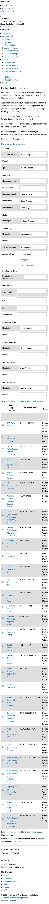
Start (5, 875)
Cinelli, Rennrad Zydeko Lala (11, 648)
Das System (9, 39)
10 (14, 401)
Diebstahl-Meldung (12, 65)
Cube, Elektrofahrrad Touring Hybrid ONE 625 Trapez (12, 821)
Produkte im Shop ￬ (10, 48)
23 (40, 401)
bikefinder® (8, 878)
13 (20, 401)
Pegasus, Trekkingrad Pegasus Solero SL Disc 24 (11, 501)
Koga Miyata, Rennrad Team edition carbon (11, 790)
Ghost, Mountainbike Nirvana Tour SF (11, 463)
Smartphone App (11, 79)
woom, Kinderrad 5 (10, 556)
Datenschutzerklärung (10, 897)
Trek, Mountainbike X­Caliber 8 (11, 582)
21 (36, 401)
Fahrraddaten (10, 62)
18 (30, 401)
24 (42, 401)
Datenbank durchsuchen (13, 143)
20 (34, 401)
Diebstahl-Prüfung (12, 68)
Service (6, 884)
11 (16, 401)
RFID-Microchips (11, 53)
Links (7, 74)
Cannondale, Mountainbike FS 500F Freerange (11, 717)
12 (18, 401)
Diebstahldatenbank (13, 71)
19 (32, 401)
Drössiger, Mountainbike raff (11, 543)
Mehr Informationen (8, 26)
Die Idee (8, 42)
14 (22, 401)
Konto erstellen (8, 8)
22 (38, 401)
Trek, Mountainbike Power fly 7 (11, 485)
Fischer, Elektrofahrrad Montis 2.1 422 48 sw (12, 450)
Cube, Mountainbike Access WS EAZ (11, 732)
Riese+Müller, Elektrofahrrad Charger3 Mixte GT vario (12, 776)
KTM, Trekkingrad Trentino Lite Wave (11, 596)
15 (24, 401)
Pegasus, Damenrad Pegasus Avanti (10, 620)
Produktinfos (10, 45)
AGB (5, 890)
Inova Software (10, 900)
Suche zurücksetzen (24, 265)
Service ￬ (6, 59)
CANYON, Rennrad (10, 424)
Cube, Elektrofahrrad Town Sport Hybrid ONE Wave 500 (12, 517)
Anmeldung (7, 5)
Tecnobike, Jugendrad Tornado (10, 608)
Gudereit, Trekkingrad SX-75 (11, 569)
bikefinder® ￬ (7, 36)
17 (28, 401)
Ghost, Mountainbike (11, 685)
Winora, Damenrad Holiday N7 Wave (11, 672)
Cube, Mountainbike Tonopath (11, 747)
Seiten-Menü (4, 1)
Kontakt (5, 82)
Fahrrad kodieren (11, 50)
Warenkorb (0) (8, 11)
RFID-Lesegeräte (12, 56)
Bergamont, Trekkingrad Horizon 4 (11, 475)
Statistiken (9, 77)
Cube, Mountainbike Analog (11, 632)
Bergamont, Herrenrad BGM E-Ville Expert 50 (11, 701)
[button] (10, 1)
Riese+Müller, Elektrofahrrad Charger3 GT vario (12, 761)
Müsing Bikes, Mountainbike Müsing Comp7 (12, 806)
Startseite (6, 33)
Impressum (23, 897)
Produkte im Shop (10, 881)
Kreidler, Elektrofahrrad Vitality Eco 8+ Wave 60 (12, 531)
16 (26, 401)
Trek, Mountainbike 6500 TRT (11, 439)
